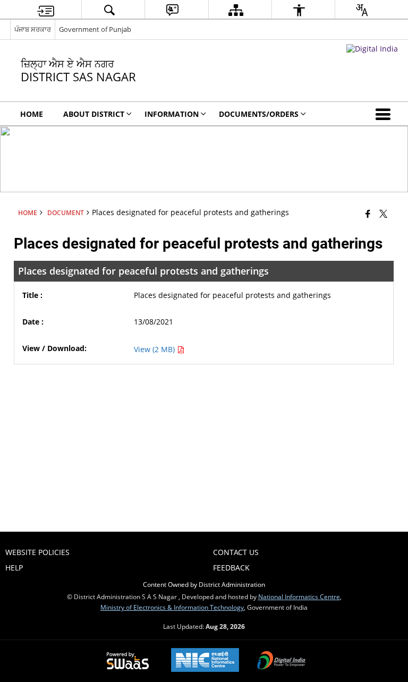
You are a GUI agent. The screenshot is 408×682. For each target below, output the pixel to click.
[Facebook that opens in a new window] (368, 213)
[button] (385, 113)
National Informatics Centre (299, 596)
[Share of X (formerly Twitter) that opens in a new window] (383, 213)
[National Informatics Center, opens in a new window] (205, 661)
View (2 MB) (155, 349)
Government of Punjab (95, 29)
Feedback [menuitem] (231, 567)
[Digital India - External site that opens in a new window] (372, 49)
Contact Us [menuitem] (236, 552)
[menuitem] (45, 10)
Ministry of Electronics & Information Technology (172, 607)
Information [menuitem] (171, 114)
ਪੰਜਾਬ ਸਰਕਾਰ (32, 29)
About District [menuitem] (93, 114)
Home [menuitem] (31, 114)
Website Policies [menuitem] (37, 552)
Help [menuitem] (14, 567)
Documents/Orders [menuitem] (259, 114)
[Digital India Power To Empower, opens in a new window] (281, 661)
